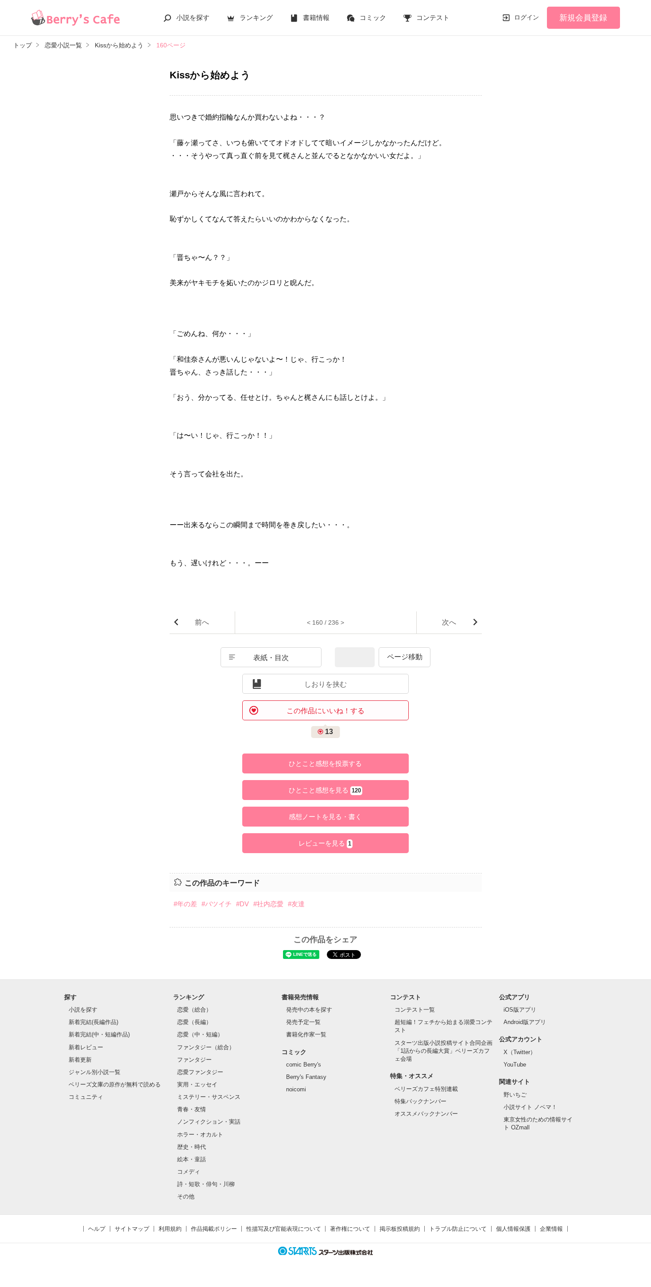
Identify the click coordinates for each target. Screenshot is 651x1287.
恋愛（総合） (194, 1009)
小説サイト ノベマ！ (530, 1107)
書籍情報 (316, 17)
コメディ (188, 1171)
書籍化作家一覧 (306, 1034)
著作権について (350, 1228)
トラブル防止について (458, 1228)
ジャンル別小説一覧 (94, 1072)
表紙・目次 (271, 657)
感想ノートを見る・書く (325, 816)
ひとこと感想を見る (325, 790)
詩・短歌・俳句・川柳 (206, 1184)
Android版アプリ (525, 1022)
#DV (242, 904)
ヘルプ (96, 1228)
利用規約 (170, 1228)
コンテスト (433, 17)
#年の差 (185, 904)
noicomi (296, 1089)
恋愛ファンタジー (200, 1072)
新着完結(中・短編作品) (99, 1034)
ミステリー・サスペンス (208, 1097)
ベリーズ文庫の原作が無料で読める (115, 1084)
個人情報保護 (513, 1228)
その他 (185, 1196)
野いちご (515, 1094)
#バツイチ (217, 904)
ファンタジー (194, 1059)
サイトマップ (132, 1228)
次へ (449, 622)
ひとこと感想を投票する (325, 763)
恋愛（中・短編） (200, 1034)
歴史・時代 (191, 1147)
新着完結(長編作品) (93, 1022)
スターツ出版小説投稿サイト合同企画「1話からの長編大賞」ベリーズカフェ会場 (443, 1051)
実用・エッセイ (197, 1084)
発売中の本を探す (309, 1009)
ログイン (526, 17)
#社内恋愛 (268, 904)
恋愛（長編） (194, 1022)
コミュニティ (86, 1097)
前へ (202, 622)
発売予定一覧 (303, 1022)
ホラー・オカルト (200, 1134)
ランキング (256, 17)
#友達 (296, 904)
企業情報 (551, 1228)
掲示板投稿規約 (400, 1228)
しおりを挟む (325, 684)
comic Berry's (303, 1064)
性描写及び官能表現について (283, 1228)
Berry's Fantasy (306, 1077)
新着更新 (80, 1059)
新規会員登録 (583, 17)
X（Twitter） (520, 1052)
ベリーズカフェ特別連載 (426, 1089)
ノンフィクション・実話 (208, 1121)
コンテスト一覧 (415, 1009)
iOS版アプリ (520, 1009)
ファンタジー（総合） (206, 1047)
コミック (373, 17)
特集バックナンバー (420, 1101)
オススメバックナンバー (426, 1113)
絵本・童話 (191, 1159)
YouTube (515, 1064)
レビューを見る (324, 843)
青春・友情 (191, 1109)
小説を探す (192, 17)
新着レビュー (86, 1047)
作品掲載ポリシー (214, 1228)
